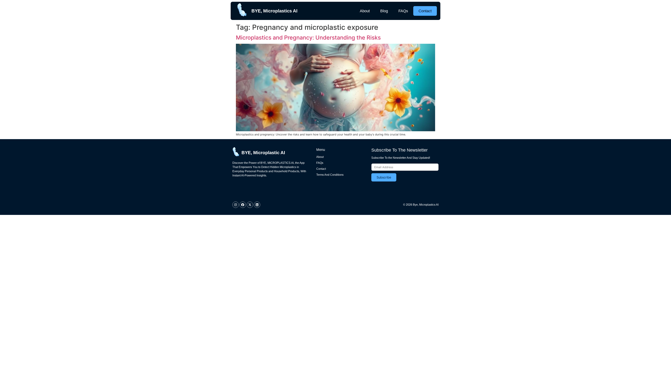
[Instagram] (235, 205)
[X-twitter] (250, 205)
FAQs (403, 11)
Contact (425, 11)
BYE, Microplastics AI (274, 10)
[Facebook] (243, 205)
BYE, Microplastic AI (263, 152)
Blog (384, 11)
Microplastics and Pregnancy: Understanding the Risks (308, 37)
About (365, 11)
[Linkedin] (257, 205)
